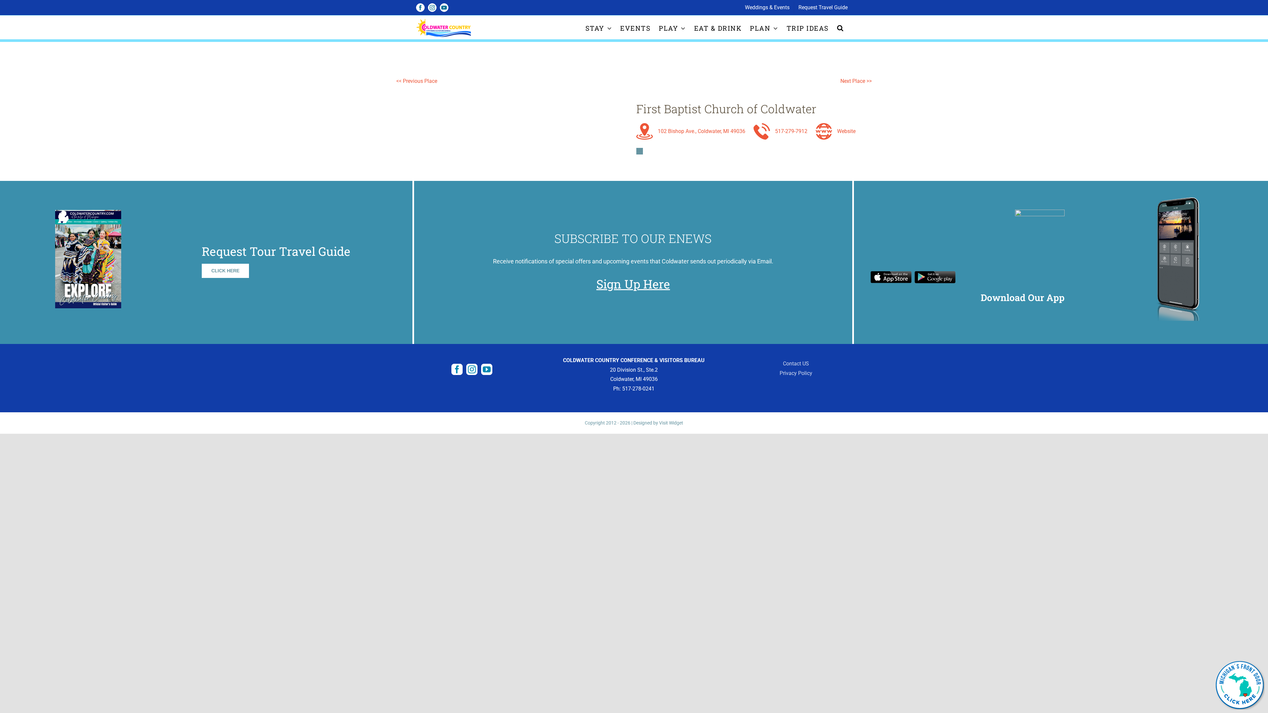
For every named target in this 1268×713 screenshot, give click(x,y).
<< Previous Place (416, 81)
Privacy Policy (796, 373)
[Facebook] (457, 369)
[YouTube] (486, 369)
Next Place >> (856, 81)
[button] (840, 28)
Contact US (796, 363)
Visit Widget (671, 422)
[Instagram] (471, 369)
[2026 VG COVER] (88, 212)
